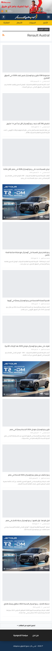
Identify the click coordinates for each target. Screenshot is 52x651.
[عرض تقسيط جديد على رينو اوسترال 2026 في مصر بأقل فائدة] (26, 152)
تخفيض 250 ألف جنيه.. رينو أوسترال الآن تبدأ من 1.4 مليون (28, 123)
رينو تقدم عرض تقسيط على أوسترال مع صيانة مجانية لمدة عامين (28, 254)
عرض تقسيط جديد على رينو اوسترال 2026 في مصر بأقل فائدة (26, 169)
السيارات (32, 22)
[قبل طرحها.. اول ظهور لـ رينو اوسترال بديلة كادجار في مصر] (26, 504)
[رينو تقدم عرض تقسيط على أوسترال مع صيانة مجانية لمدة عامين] (26, 235)
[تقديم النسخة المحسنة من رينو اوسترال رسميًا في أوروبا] (26, 284)
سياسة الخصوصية (20, 635)
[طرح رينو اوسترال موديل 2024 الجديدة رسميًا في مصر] (26, 412)
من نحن (36, 635)
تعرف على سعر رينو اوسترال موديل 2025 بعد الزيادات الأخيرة (27, 346)
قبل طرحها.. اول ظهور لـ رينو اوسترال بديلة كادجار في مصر (28, 520)
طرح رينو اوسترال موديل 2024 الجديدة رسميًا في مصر (30, 429)
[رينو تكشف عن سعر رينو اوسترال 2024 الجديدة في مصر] (26, 458)
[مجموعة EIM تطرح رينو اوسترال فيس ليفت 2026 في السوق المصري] (26, 59)
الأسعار (19, 22)
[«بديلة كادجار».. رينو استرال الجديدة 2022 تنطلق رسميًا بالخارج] (26, 587)
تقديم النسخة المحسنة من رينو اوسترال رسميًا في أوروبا (28, 300)
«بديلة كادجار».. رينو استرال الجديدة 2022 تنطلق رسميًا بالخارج (27, 604)
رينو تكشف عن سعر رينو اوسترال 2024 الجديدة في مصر (29, 475)
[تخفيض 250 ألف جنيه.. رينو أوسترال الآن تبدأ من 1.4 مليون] (26, 107)
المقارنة (6, 22)
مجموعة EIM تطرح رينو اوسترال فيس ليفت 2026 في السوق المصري (27, 77)
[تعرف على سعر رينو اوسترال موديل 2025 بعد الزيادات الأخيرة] (26, 329)
